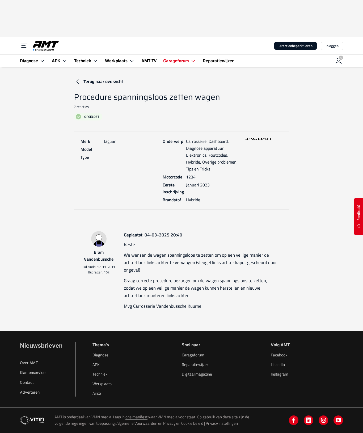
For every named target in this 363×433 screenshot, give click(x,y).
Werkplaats (102, 384)
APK (96, 364)
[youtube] (338, 420)
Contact (27, 382)
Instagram (279, 374)
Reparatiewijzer (195, 364)
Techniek (99, 374)
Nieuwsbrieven (41, 345)
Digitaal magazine (197, 374)
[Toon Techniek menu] (95, 61)
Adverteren (30, 392)
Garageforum (193, 355)
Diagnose (100, 355)
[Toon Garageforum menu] (193, 61)
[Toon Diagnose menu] (42, 61)
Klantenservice (32, 372)
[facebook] (293, 420)
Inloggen (332, 45)
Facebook (279, 355)
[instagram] (323, 420)
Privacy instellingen (222, 423)
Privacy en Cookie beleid (183, 423)
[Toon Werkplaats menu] (132, 61)
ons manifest (136, 417)
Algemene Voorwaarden (136, 423)
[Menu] (24, 45)
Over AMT (29, 362)
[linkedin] (308, 420)
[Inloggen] (339, 61)
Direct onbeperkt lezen (295, 45)
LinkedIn (278, 364)
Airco (96, 393)
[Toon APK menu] (64, 61)
